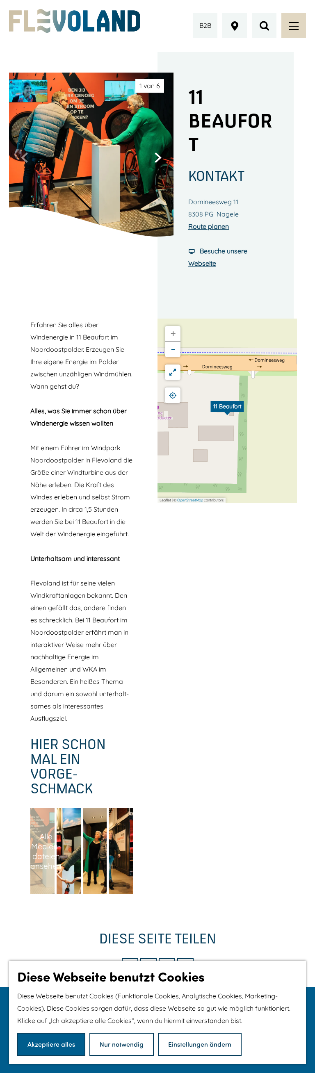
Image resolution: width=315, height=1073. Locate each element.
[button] (227, 411)
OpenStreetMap (190, 500)
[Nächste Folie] (158, 157)
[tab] (149, 86)
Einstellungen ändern (199, 1044)
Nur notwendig (122, 1044)
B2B (205, 25)
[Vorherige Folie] (24, 157)
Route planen (208, 226)
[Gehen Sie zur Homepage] (74, 21)
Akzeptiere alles (51, 1044)
